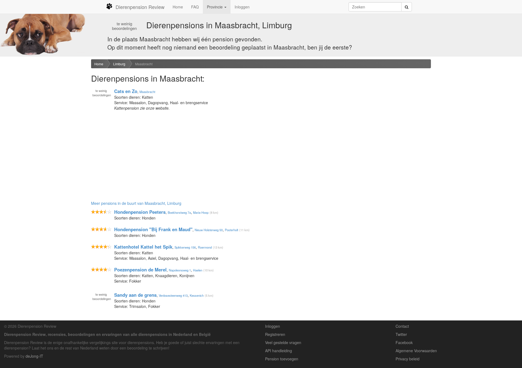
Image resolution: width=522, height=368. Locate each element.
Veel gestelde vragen (283, 342)
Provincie (215, 7)
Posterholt (231, 230)
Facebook (404, 342)
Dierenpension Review (140, 6)
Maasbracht (144, 63)
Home (178, 7)
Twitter (401, 334)
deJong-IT (34, 356)
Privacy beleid (408, 358)
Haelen (197, 270)
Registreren (275, 334)
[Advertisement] (43, 145)
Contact (402, 326)
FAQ (195, 7)
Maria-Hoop (201, 212)
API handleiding (278, 350)
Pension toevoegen (281, 358)
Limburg (119, 63)
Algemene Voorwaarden (416, 350)
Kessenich (197, 295)
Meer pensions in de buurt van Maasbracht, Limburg (136, 203)
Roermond (205, 247)
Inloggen (242, 7)
